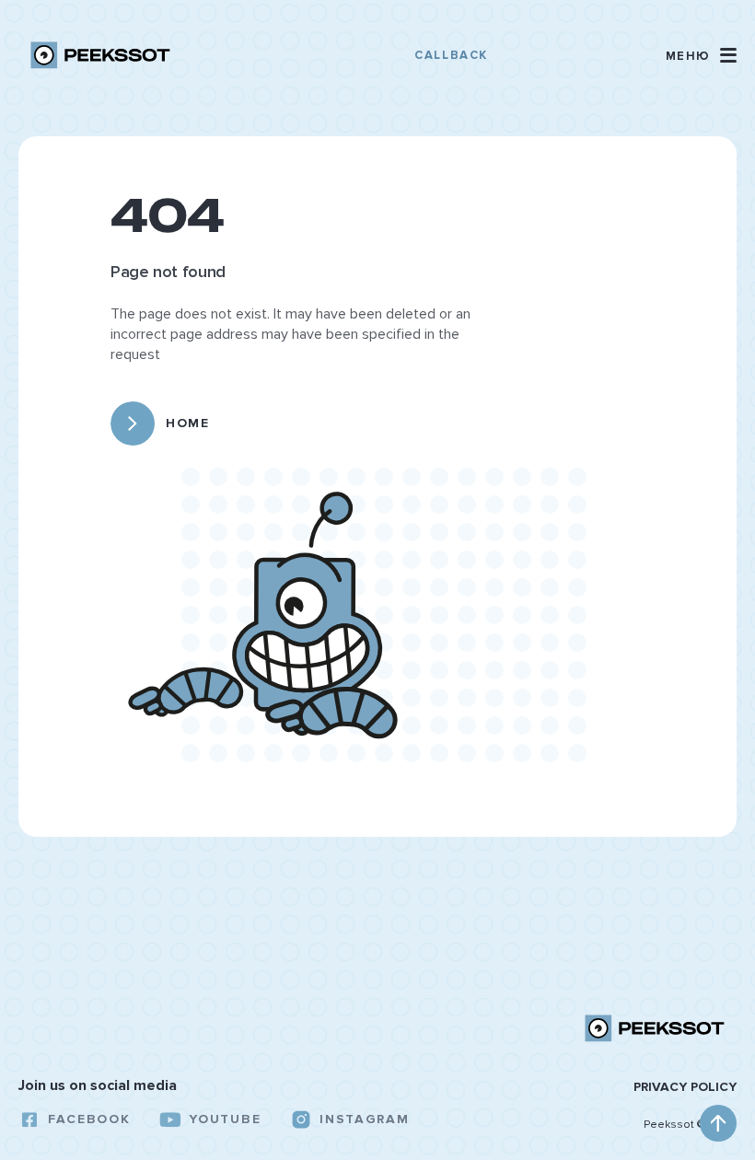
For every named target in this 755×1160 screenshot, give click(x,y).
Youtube (225, 1119)
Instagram (364, 1119)
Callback (450, 55)
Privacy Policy (685, 1087)
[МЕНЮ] (728, 55)
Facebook (89, 1119)
